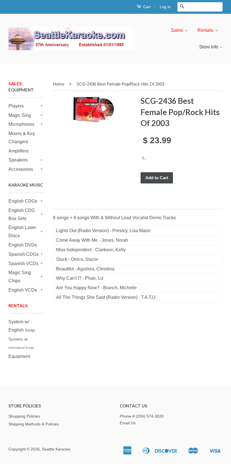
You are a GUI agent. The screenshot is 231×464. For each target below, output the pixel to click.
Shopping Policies (24, 416)
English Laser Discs (22, 231)
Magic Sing (19, 115)
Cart (146, 7)
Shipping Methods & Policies (33, 424)
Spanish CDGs (23, 254)
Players (16, 106)
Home (58, 84)
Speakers (18, 160)
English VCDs (22, 290)
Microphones (21, 124)
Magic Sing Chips (19, 276)
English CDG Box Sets (21, 214)
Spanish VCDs (23, 263)
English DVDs (22, 245)
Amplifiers (18, 151)
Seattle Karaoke (56, 449)
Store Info (209, 46)
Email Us (128, 423)
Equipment (19, 356)
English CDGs (22, 201)
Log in (165, 7)
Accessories (20, 169)
